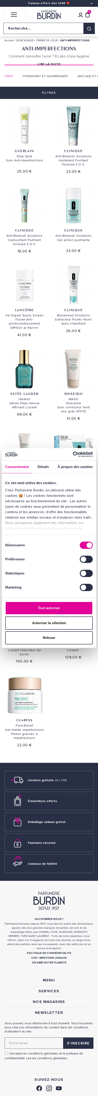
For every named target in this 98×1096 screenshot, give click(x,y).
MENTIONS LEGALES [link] (53, 958)
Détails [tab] (43, 467)
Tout (9, 76)
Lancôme (24, 310)
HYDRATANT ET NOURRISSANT (45, 76)
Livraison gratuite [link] (47, 780)
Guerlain (24, 151)
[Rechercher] (89, 28)
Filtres (49, 93)
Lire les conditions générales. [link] (47, 1058)
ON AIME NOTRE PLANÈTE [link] (49, 962)
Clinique (73, 151)
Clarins (24, 720)
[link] (39, 1088)
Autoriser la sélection (49, 623)
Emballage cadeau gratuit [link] (47, 822)
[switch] (86, 559)
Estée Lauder (24, 394)
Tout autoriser (49, 608)
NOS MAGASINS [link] (49, 1002)
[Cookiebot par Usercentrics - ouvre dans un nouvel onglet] (73, 454)
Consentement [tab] (17, 467)
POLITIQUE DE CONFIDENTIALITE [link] (49, 953)
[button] (14, 14)
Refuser (49, 638)
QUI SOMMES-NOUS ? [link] (49, 919)
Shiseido (73, 394)
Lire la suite (48, 64)
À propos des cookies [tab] (75, 467)
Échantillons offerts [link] (42, 801)
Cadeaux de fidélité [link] (42, 864)
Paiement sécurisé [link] (42, 843)
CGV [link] (34, 958)
